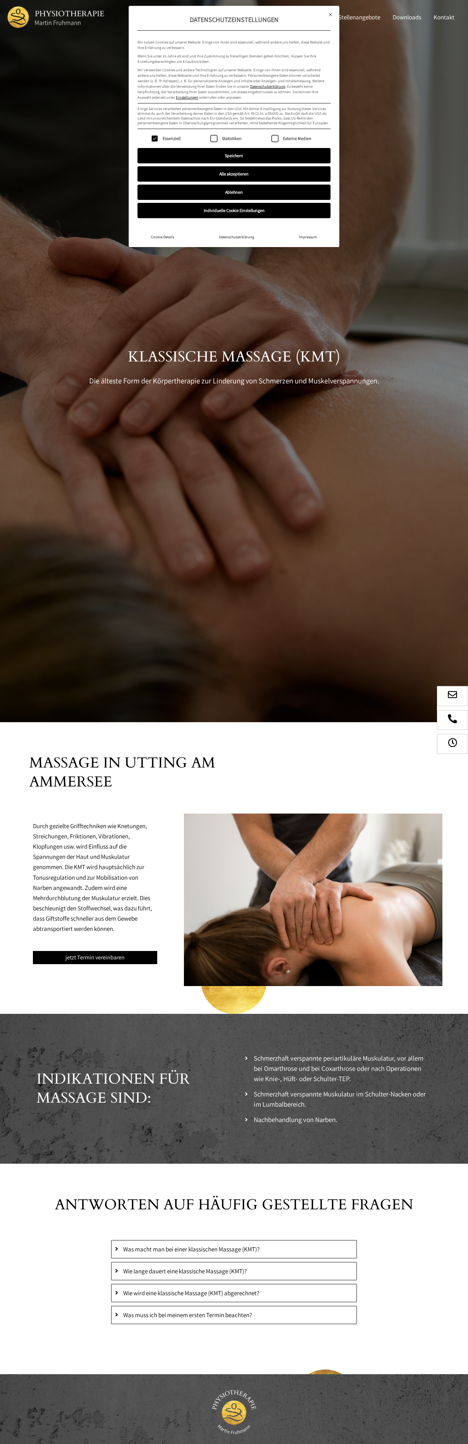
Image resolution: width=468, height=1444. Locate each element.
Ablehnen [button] (234, 192)
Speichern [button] (234, 155)
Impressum (308, 236)
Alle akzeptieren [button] (234, 174)
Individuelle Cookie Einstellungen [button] (234, 210)
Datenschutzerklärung (267, 86)
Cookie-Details (162, 236)
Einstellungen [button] (187, 97)
